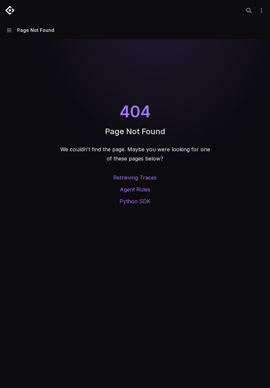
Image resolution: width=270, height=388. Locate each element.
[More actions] (261, 10)
